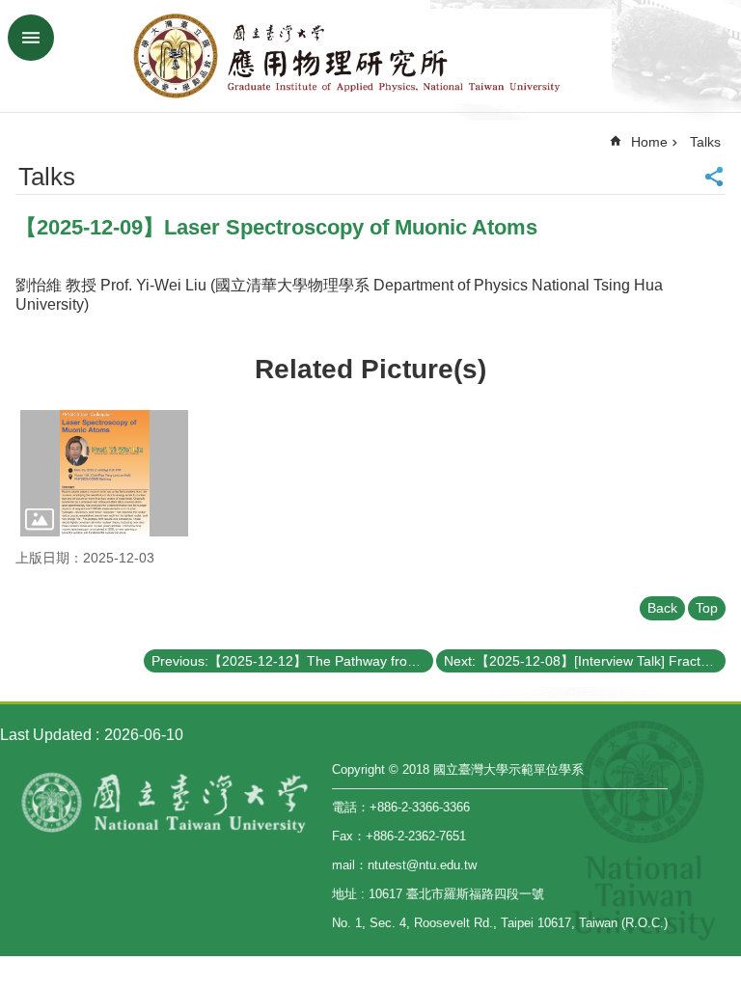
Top (707, 608)
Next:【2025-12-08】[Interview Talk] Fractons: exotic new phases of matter (585, 661)
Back (662, 608)
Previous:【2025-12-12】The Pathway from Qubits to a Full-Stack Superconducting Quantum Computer (292, 661)
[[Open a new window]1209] (104, 473)
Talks (705, 142)
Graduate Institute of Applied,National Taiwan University (370, 56)
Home (649, 142)
